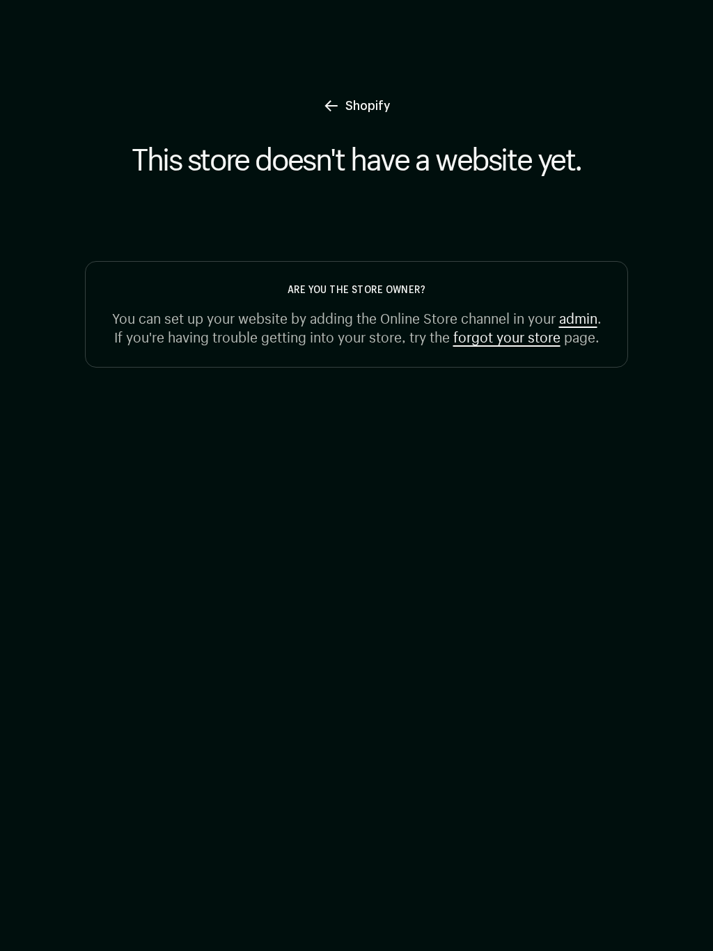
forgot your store (507, 335)
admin (578, 316)
